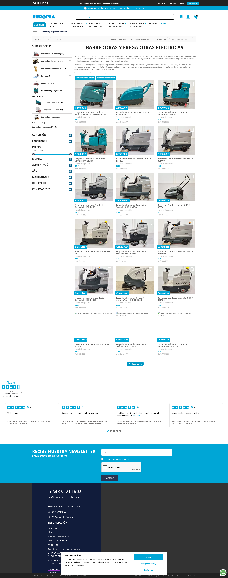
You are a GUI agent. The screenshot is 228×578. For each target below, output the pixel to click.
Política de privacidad (58, 540)
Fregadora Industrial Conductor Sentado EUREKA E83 (172, 113)
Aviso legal (53, 544)
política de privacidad (121, 459)
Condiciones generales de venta (64, 549)
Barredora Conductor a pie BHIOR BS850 (174, 206)
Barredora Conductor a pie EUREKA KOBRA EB (132, 113)
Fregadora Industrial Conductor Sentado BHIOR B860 (90, 206)
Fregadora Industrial (106, 78)
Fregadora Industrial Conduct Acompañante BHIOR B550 (130, 299)
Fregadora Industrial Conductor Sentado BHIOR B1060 (131, 206)
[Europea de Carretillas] (50, 16)
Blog (50, 532)
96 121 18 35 (41, 3)
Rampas (153, 23)
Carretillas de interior (96, 24)
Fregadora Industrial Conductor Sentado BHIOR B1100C (172, 345)
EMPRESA (173, 3)
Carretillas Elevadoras (76, 24)
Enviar (109, 477)
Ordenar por (161, 39)
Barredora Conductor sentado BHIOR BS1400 (133, 159)
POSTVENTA (161, 3)
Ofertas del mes (56, 24)
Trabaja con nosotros (58, 536)
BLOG (182, 3)
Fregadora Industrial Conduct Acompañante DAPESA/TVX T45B (90, 113)
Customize (148, 570)
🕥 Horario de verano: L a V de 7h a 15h (114, 8)
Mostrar (38, 39)
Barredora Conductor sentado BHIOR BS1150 (92, 252)
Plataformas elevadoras (116, 24)
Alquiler (39, 25)
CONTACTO (193, 3)
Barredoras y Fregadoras (136, 24)
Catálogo (166, 23)
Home (35, 31)
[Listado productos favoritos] (181, 17)
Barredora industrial (85, 78)
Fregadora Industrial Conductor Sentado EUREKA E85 (90, 159)
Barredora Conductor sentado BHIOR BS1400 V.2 (175, 252)
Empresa (52, 527)
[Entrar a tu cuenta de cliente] (188, 17)
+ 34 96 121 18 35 (65, 491)
